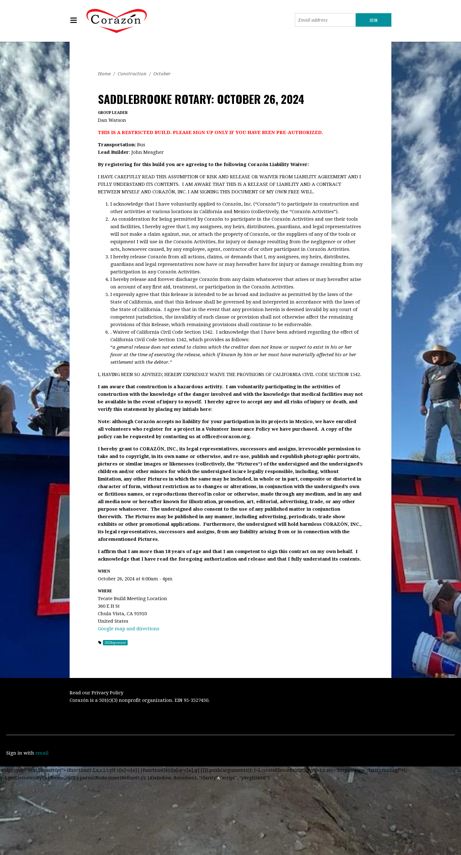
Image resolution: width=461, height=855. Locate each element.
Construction (132, 74)
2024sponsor (115, 643)
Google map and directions (128, 629)
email (42, 753)
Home (104, 74)
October (162, 74)
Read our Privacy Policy (96, 693)
